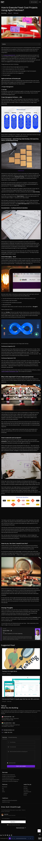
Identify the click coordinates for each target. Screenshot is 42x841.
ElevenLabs (4, 786)
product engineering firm (9, 55)
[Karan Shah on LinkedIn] (11, 630)
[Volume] (30, 838)
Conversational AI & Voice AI (8, 778)
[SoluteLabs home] (40, 838)
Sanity (3, 791)
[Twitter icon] (3, 835)
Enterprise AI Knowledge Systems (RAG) (10, 779)
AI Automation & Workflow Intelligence (10, 781)
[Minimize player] (32, 838)
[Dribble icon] (7, 835)
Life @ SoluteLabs (27, 791)
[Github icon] (11, 835)
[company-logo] (2, 2)
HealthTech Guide (6, 802)
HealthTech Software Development (9, 800)
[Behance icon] (9, 835)
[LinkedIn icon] (1, 835)
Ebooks (25, 795)
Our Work (26, 788)
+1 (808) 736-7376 (8, 732)
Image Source (21, 170)
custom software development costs (9, 371)
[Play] (10, 838)
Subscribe (13, 821)
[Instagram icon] (5, 835)
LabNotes (26, 793)
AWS (3, 790)
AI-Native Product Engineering (8, 774)
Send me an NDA (12, 762)
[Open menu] (40, 2)
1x (28, 838)
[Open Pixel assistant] (39, 834)
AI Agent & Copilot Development (9, 776)
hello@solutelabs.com (9, 730)
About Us (26, 786)
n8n (3, 788)
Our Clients (26, 790)
